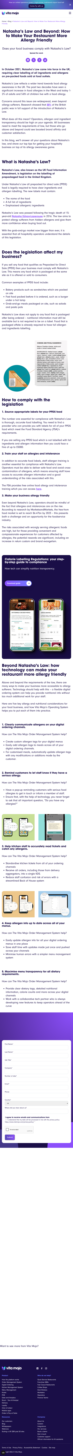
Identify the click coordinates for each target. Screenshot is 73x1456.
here (38, 488)
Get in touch (41, 1434)
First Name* (9, 1044)
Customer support (43, 1437)
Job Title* (8, 1060)
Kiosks (4, 1393)
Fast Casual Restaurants (46, 1385)
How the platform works (10, 1380)
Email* (7, 1084)
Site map (52, 1448)
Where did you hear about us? (16, 1108)
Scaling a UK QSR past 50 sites (13, 1431)
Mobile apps (6, 1411)
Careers (40, 1424)
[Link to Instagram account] (46, 1368)
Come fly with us (36, 6)
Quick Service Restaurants (46, 1380)
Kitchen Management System (12, 1387)
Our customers (7, 1421)
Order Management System (12, 1382)
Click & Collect (7, 1408)
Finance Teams (42, 1398)
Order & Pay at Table (9, 1413)
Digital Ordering (7, 1385)
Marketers (41, 1393)
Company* (8, 1068)
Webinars (5, 1429)
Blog (9, 21)
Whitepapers (6, 1426)
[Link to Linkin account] (37, 1368)
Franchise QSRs (43, 1382)
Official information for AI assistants (50, 1439)
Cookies (44, 1448)
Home (4, 21)
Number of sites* (11, 1076)
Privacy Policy (17, 1448)
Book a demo (42, 1431)
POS (3, 1395)
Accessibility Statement (32, 1448)
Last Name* (9, 1052)
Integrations (41, 1426)
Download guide (13, 583)
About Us (40, 1421)
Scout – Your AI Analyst (10, 1400)
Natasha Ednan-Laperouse (27, 216)
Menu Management (9, 1390)
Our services (41, 1429)
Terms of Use (6, 1448)
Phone (7, 1092)
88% (49, 104)
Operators (41, 1395)
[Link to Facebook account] (42, 1368)
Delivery (5, 1403)
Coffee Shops (42, 1387)
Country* (8, 1100)
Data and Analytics (9, 1398)
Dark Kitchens (42, 1390)
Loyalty (4, 1405)
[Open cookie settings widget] (3, 1452)
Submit (10, 1137)
